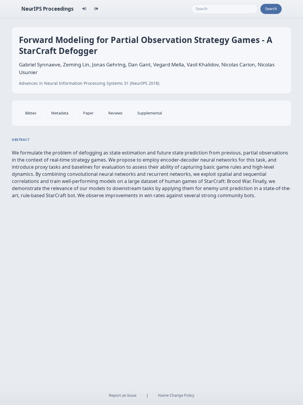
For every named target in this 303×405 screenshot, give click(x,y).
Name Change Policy (176, 395)
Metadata (59, 113)
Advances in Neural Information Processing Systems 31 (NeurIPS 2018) (89, 83)
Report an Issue (122, 395)
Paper (88, 113)
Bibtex (30, 113)
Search (271, 8)
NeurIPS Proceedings (47, 8)
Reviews (115, 113)
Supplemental (149, 113)
